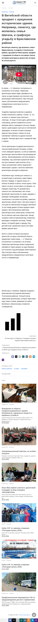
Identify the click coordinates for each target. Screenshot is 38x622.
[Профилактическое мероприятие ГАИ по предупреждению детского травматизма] (19, 582)
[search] (35, 3)
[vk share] (27, 356)
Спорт (4, 524)
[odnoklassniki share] (30, 356)
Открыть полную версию (24, 614)
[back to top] (34, 615)
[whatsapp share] (23, 356)
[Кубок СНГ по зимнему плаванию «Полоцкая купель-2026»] (19, 512)
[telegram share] (34, 356)
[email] (18, 620)
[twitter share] (16, 356)
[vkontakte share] (25, 620)
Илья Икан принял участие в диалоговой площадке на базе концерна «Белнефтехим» (18, 490)
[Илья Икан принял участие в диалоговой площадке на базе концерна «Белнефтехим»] (19, 472)
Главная (4, 8)
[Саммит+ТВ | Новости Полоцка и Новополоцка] (19, 2)
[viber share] (3, 360)
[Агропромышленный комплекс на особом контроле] (19, 435)
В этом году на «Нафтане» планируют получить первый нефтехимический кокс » (20, 339)
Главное (10, 8)
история (16, 368)
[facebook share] (12, 356)
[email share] (20, 356)
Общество (5, 12)
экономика (24, 368)
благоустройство (7, 368)
